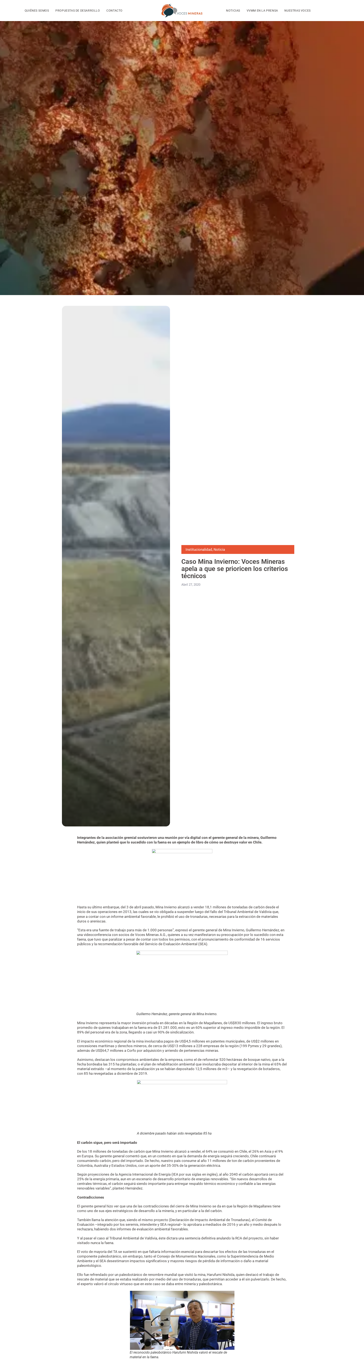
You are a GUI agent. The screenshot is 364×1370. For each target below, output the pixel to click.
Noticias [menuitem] (233, 10)
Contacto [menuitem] (114, 10)
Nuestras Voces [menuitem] (297, 10)
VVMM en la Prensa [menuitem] (262, 10)
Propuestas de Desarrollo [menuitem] (77, 10)
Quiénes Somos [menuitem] (37, 10)
